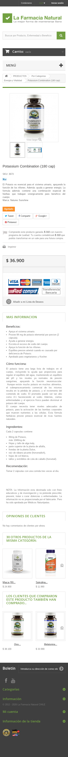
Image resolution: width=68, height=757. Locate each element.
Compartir (25, 216)
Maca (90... (9, 582)
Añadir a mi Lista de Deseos (27, 302)
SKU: (5, 174)
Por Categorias (39, 76)
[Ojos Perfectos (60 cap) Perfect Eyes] (17, 626)
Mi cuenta (10, 712)
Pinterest (12, 222)
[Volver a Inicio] (6, 76)
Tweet (10, 216)
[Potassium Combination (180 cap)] (17, 150)
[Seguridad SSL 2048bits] (11, 732)
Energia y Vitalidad (13, 80)
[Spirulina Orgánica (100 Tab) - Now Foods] (50, 563)
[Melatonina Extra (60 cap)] (50, 626)
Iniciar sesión (57, 3)
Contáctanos (26, 3)
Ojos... (17, 644)
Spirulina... (42, 582)
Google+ (42, 216)
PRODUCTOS (20, 76)
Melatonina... (50, 644)
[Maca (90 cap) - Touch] (17, 563)
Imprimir (12, 247)
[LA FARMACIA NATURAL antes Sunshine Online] (34, 16)
